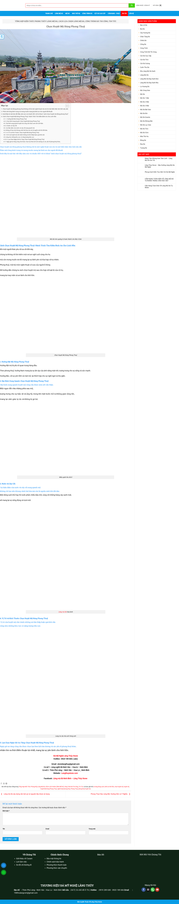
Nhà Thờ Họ (76, 13)
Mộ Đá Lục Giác (145, 125)
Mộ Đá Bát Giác (145, 109)
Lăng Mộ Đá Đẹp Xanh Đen (149, 79)
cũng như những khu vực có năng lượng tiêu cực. (20, 137)
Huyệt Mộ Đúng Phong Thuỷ (48, 789)
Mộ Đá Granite (145, 117)
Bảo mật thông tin (54, 859)
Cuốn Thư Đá (144, 67)
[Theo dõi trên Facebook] (144, 890)
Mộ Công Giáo (145, 90)
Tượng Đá (143, 148)
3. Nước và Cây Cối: (11, 125)
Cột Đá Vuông (145, 63)
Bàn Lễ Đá (143, 25)
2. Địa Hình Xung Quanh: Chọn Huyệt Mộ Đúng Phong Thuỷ (23, 121)
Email (47, 829)
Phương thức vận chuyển (57, 868)
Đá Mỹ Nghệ (58, 756)
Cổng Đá (143, 44)
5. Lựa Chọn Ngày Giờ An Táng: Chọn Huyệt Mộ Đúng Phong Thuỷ (25, 139)
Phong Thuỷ (74, 789)
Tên (4, 829)
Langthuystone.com (69, 773)
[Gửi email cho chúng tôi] (148, 890)
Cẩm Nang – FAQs (114, 13)
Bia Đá (142, 29)
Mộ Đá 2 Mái (144, 102)
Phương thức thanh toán (57, 865)
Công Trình (144, 48)
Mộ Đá (67, 13)
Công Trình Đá (87, 13)
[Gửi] (132, 5)
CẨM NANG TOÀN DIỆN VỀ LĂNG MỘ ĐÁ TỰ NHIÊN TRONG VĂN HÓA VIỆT (159, 180)
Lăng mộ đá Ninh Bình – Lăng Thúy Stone (70, 778)
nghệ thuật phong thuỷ (63, 789)
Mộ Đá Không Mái (146, 121)
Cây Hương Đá (145, 33)
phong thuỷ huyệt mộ (84, 789)
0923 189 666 (118, 890)
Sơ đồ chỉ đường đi (23, 865)
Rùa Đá (142, 144)
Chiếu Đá (143, 40)
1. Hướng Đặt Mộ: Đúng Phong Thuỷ (16, 119)
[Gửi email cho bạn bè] (4, 783)
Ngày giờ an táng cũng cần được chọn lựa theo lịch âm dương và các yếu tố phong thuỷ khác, (33, 141)
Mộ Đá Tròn (144, 129)
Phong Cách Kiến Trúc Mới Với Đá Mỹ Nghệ (160, 172)
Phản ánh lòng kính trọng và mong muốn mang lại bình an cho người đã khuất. (28, 111)
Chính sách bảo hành (55, 862)
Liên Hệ (131, 13)
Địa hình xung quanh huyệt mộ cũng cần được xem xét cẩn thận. (24, 123)
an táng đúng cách (98, 786)
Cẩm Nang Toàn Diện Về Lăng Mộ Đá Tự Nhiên (159, 186)
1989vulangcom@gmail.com (26, 893)
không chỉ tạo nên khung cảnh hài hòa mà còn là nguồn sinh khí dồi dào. (27, 130)
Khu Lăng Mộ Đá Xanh (147, 71)
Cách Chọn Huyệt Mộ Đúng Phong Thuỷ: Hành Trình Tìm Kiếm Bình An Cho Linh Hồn (29, 116)
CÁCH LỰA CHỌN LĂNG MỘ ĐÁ (71, 21)
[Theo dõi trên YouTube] (157, 890)
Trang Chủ (49, 13)
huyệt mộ (126, 786)
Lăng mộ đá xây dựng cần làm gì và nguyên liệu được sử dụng (26, 794)
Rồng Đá (143, 140)
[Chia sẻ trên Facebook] (1, 783)
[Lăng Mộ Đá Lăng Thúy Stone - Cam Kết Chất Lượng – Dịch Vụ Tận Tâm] (12, 5)
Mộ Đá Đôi (144, 113)
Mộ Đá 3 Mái (144, 106)
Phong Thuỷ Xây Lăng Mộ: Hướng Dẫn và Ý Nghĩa (109, 794)
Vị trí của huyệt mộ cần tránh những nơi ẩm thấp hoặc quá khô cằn (25, 135)
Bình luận (6, 811)
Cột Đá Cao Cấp (99, 13)
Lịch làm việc (21, 862)
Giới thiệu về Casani (24, 859)
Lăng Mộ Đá (59, 13)
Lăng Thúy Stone (71, 756)
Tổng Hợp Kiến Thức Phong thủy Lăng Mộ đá (36, 21)
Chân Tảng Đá (145, 37)
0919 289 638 (105, 890)
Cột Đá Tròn (144, 60)
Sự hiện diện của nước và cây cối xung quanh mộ (20, 128)
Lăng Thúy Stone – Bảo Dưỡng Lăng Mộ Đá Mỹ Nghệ (160, 166)
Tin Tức (124, 13)
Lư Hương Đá (144, 86)
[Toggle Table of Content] (66, 106)
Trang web (92, 829)
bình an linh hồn (109, 786)
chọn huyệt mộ (119, 786)
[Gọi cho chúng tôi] (153, 890)
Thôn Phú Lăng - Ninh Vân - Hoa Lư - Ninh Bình (42, 890)
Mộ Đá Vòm (144, 133)
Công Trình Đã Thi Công (96, 21)
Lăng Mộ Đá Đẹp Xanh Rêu (149, 83)
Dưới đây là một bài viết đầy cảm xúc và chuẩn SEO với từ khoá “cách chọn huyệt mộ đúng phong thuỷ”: (36, 114)
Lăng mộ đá (62, 612)
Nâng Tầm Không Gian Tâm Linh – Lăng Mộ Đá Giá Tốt (158, 159)
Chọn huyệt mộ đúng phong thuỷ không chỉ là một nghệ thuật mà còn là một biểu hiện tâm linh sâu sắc (35, 109)
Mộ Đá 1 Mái (144, 98)
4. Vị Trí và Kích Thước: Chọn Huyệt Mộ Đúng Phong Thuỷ (22, 132)
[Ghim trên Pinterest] (6, 783)
